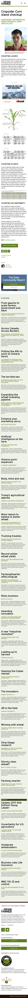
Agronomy (3, 255)
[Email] (2, 251)
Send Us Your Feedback (9, 245)
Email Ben (10, 267)
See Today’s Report (14, 284)
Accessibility (10, 925)
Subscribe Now (14, 287)
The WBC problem (10, 240)
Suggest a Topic (14, 948)
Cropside (9, 255)
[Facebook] (5, 251)
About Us (3, 925)
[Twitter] (8, 251)
